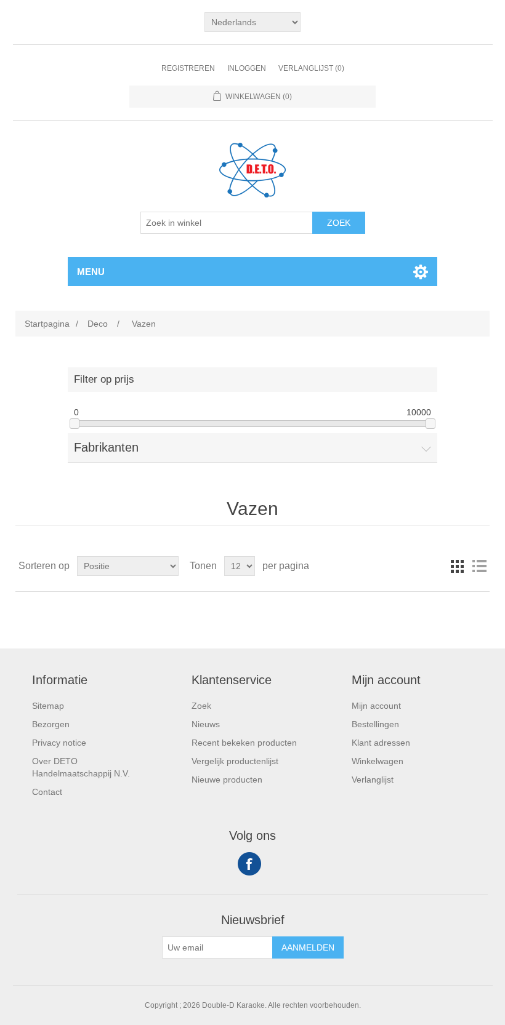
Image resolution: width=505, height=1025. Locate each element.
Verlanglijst (373, 779)
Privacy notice (59, 743)
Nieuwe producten (227, 779)
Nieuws (206, 724)
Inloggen (246, 68)
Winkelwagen (377, 761)
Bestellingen (375, 724)
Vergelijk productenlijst (235, 761)
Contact (47, 792)
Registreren (188, 68)
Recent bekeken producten (244, 743)
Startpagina (47, 324)
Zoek (338, 223)
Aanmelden (307, 947)
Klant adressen (381, 743)
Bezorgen (51, 724)
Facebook (249, 863)
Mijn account (376, 706)
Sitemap (48, 706)
